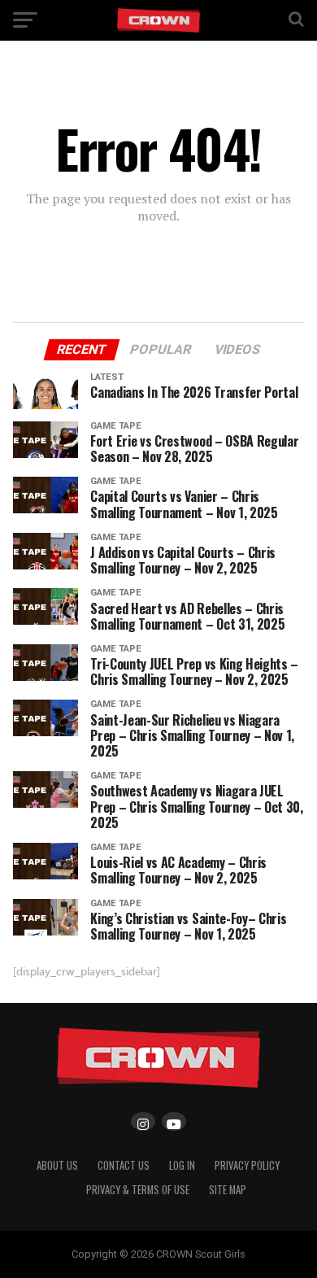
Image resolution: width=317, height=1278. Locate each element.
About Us (57, 1165)
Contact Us (124, 1165)
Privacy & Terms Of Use (137, 1189)
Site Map (227, 1189)
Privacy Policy (247, 1165)
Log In (182, 1165)
